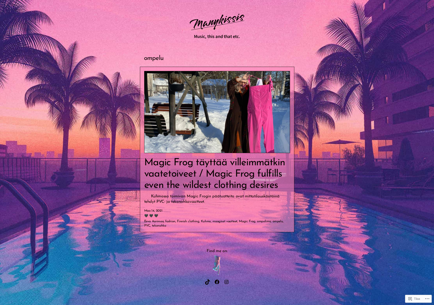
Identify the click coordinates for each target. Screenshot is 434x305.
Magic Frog (247, 221)
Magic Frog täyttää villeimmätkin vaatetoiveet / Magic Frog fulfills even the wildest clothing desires (214, 174)
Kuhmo (206, 221)
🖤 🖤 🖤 (151, 216)
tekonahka (159, 225)
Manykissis (217, 21)
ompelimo (264, 221)
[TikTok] (207, 282)
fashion (170, 221)
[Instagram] (226, 282)
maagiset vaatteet (224, 221)
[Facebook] (217, 282)
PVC (147, 225)
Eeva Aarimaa (154, 221)
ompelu (278, 221)
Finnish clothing (188, 221)
